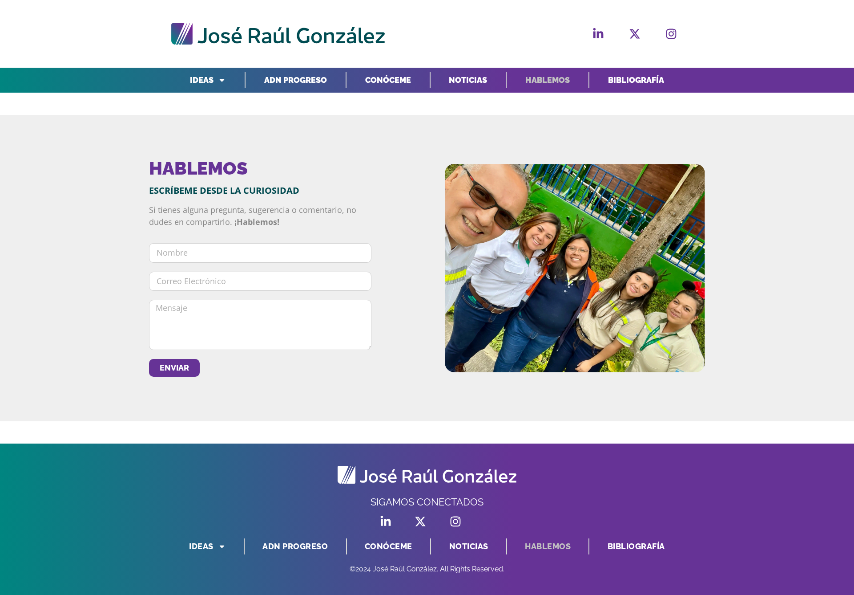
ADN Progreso (295, 80)
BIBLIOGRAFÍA (636, 80)
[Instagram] (671, 33)
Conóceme (388, 80)
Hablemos (547, 80)
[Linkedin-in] (598, 33)
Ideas (202, 80)
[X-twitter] (634, 33)
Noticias (468, 80)
